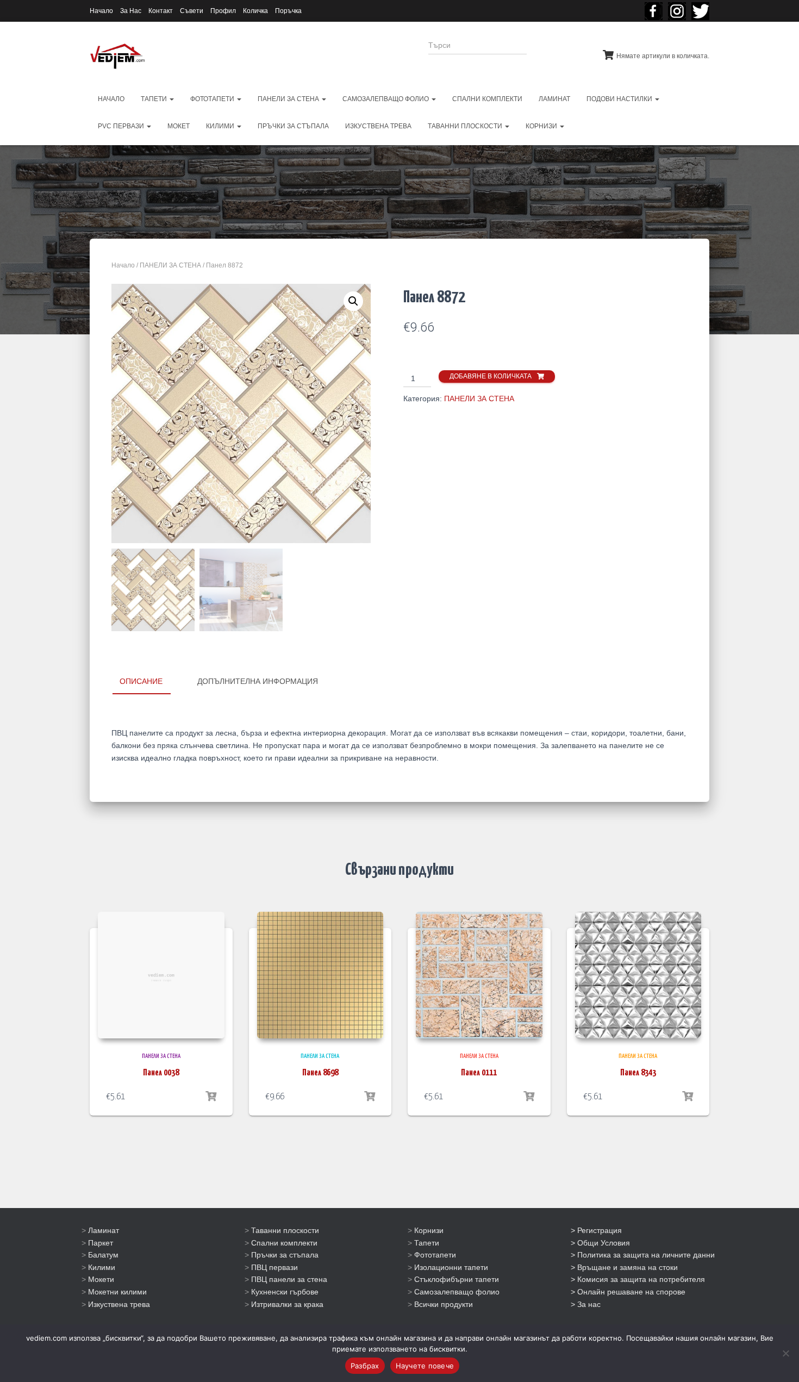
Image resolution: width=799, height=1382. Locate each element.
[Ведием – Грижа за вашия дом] (117, 56)
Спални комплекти (284, 1242)
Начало (101, 11)
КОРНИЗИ (542, 126)
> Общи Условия (600, 1242)
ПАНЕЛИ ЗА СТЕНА (289, 99)
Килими (101, 1267)
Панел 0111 (479, 1073)
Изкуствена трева (119, 1304)
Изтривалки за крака (287, 1304)
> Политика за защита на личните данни (643, 1254)
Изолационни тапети (451, 1267)
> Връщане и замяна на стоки (624, 1267)
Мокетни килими (117, 1291)
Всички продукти (443, 1304)
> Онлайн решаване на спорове (628, 1291)
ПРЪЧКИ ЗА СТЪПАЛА (293, 126)
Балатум (103, 1254)
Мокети (101, 1279)
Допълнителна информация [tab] (257, 681)
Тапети (426, 1242)
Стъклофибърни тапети (456, 1279)
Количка (255, 11)
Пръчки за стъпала (285, 1254)
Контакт (160, 11)
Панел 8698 (320, 1073)
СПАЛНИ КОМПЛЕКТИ (487, 99)
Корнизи (429, 1230)
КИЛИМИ (221, 126)
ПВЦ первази (274, 1267)
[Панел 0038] (161, 975)
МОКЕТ (178, 126)
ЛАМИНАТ (554, 99)
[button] (353, 301)
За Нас (130, 11)
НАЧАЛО (111, 99)
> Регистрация (596, 1230)
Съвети (191, 11)
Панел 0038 (161, 1073)
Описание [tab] (141, 681)
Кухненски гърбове (285, 1291)
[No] (785, 1353)
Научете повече (425, 1365)
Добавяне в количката (491, 376)
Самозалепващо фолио (457, 1291)
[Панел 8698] (320, 975)
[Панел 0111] (479, 975)
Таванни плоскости (285, 1230)
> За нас (586, 1304)
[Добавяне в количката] (210, 1096)
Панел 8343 (638, 1073)
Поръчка (288, 11)
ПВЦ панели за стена (289, 1279)
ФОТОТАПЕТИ (213, 99)
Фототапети (435, 1254)
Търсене (556, 52)
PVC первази (122, 126)
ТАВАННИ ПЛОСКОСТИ (466, 126)
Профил (223, 11)
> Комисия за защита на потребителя (638, 1279)
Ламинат (103, 1230)
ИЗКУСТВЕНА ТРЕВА (378, 126)
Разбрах (365, 1365)
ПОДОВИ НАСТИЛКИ (620, 99)
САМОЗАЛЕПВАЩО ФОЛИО (386, 99)
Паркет (100, 1242)
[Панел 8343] (638, 975)
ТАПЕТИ (154, 99)
